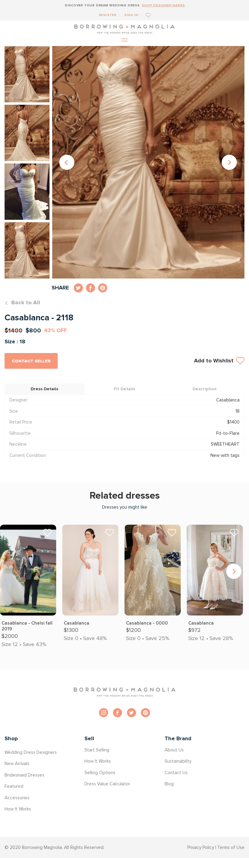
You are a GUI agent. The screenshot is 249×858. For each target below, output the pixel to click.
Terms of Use (230, 847)
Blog (169, 784)
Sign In (131, 15)
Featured (14, 786)
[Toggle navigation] (124, 40)
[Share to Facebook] (90, 287)
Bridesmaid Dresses (24, 775)
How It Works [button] (18, 809)
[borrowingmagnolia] (124, 29)
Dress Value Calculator (107, 784)
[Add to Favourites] (146, 15)
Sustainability (178, 761)
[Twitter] (131, 712)
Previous (66, 162)
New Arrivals (17, 763)
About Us (174, 750)
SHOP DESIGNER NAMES (163, 5)
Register (108, 15)
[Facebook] (117, 712)
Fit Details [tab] (124, 388)
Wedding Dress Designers (31, 752)
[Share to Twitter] (78, 287)
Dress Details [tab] (44, 388)
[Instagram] (103, 712)
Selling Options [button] (99, 772)
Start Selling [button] (96, 750)
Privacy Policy (200, 847)
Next (229, 162)
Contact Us (176, 772)
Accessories (17, 797)
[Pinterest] (145, 712)
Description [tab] (205, 388)
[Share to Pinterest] (102, 287)
